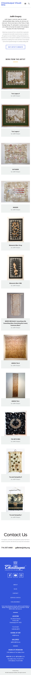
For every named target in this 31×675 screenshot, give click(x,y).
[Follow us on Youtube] (15, 575)
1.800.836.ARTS (16, 629)
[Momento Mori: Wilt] (15, 267)
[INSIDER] (15, 191)
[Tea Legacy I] (15, 115)
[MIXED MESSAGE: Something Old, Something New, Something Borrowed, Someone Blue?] (15, 305)
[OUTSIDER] (15, 153)
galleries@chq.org (22, 548)
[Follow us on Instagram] (21, 575)
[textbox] (15, 37)
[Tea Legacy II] (15, 77)
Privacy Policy (15, 670)
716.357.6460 (7, 548)
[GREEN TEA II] (15, 347)
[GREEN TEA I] (15, 385)
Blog (15, 589)
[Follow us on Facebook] (10, 575)
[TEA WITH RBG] (15, 423)
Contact (15, 593)
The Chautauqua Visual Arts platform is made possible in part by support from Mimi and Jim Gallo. (15, 607)
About (15, 584)
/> (25, 565)
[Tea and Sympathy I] (15, 499)
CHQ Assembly (15, 602)
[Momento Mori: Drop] (15, 229)
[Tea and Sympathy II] (15, 461)
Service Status (15, 597)
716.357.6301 (15, 627)
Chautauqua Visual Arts (11, 4)
